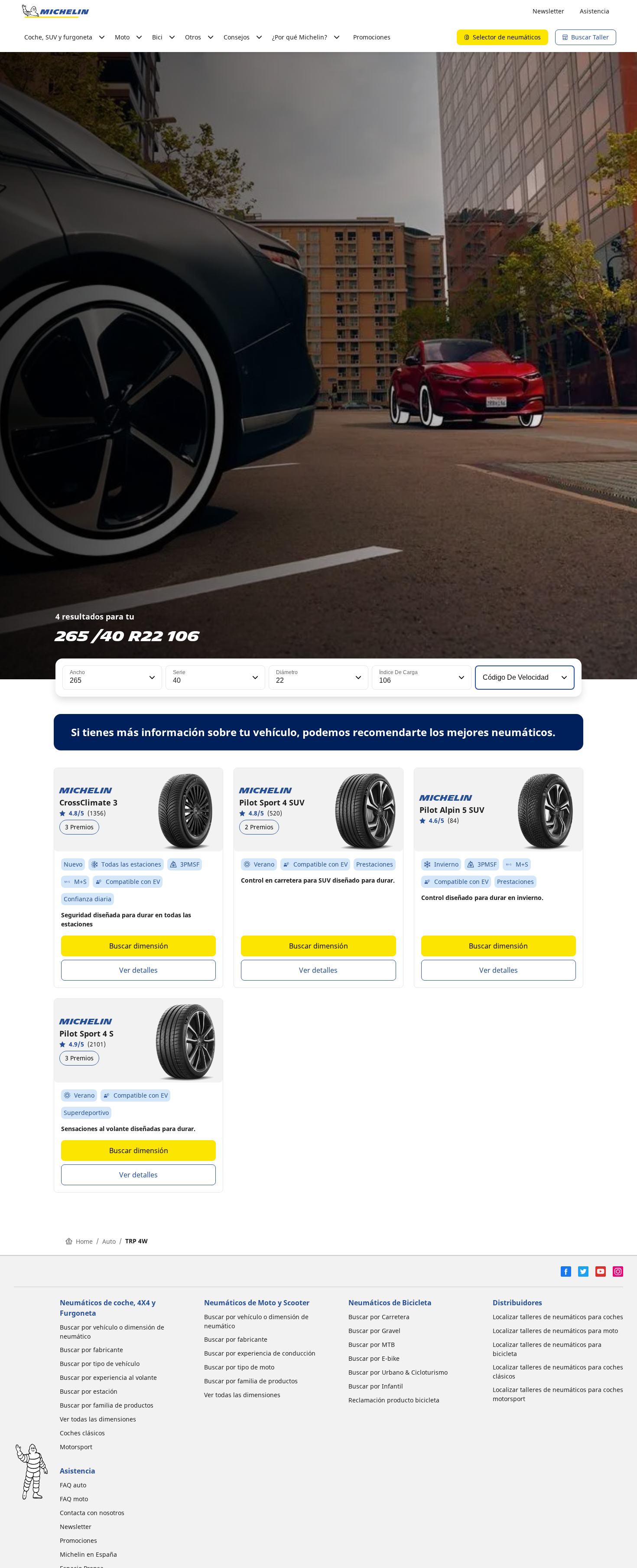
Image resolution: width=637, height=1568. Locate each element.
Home (84, 1241)
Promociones (371, 37)
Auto (109, 1241)
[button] (151, 677)
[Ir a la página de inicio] (55, 11)
